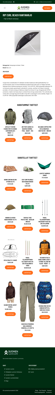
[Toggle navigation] (5, 8)
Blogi (7, 381)
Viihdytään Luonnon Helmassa (14, 372)
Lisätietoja (8, 76)
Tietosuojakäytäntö (39, 392)
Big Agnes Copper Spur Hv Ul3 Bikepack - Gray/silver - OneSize (44, 129)
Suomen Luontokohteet (12, 378)
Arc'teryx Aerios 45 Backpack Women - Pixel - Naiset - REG (27, 129)
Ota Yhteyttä (42, 390)
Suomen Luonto (10, 369)
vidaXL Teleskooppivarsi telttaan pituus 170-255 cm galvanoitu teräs (27, 261)
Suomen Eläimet (10, 375)
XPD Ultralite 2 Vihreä (10, 260)
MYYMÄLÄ (47, 8)
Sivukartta (49, 392)
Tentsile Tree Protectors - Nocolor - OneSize (27, 220)
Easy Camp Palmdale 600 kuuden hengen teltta (27, 181)
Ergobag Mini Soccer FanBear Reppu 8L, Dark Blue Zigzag (45, 308)
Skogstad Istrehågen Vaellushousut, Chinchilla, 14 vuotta (27, 326)
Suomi (37, 2)
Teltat (22, 65)
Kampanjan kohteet (15, 65)
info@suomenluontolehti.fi (45, 2)
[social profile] (14, 2)
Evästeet (49, 390)
